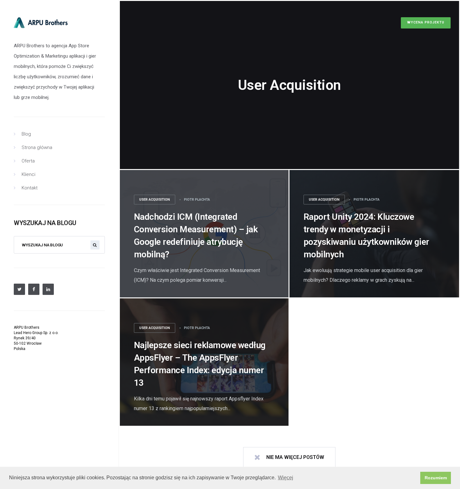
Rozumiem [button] (436, 477)
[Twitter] (19, 289)
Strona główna (37, 147)
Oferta (28, 161)
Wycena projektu (425, 22)
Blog (26, 134)
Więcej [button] (285, 477)
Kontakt (30, 188)
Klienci (28, 174)
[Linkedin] (48, 289)
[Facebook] (33, 289)
